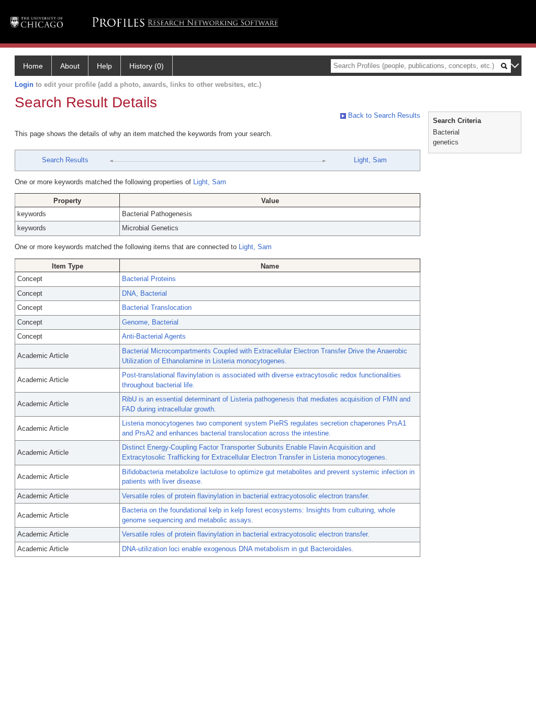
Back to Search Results (383, 115)
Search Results (65, 160)
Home (33, 66)
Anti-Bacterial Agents (154, 336)
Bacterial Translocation (157, 307)
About (70, 66)
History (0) (146, 66)
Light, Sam (370, 160)
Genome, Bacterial (150, 322)
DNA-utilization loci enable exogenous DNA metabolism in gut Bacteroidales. (238, 549)
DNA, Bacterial (144, 293)
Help (104, 66)
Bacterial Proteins (149, 279)
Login (24, 84)
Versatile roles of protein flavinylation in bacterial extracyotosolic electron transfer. (246, 496)
